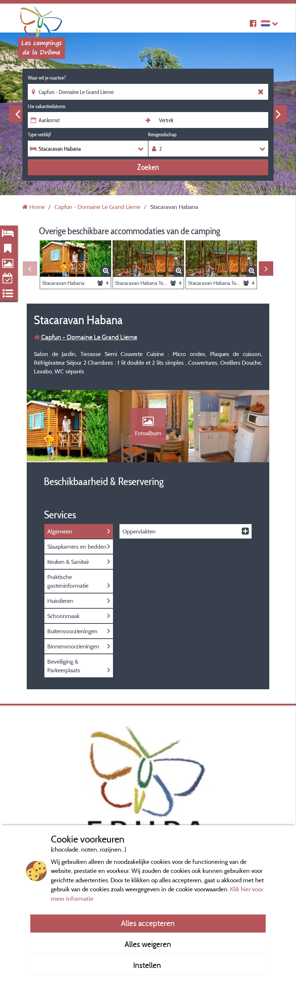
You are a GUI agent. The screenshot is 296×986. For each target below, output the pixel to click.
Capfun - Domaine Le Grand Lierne (88, 337)
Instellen (148, 965)
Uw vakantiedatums (46, 106)
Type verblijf (39, 134)
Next (278, 114)
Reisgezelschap (162, 134)
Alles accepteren (148, 923)
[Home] (41, 19)
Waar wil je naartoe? (47, 77)
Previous (17, 114)
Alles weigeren (148, 944)
